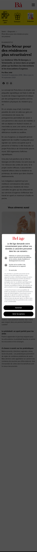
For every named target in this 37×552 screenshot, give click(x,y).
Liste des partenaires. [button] (25, 287)
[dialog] (18, 276)
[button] (18, 270)
